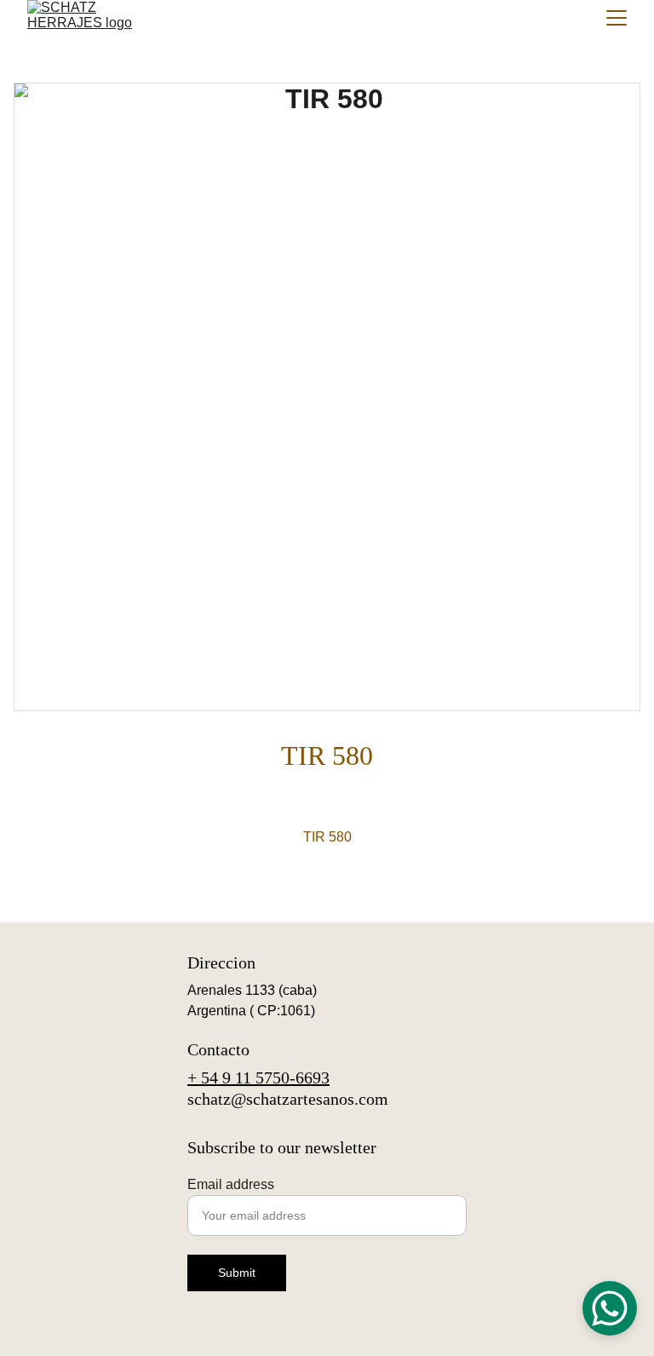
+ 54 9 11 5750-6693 (258, 1077)
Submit (236, 1272)
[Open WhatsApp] (609, 1308)
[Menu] (616, 18)
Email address (230, 1184)
